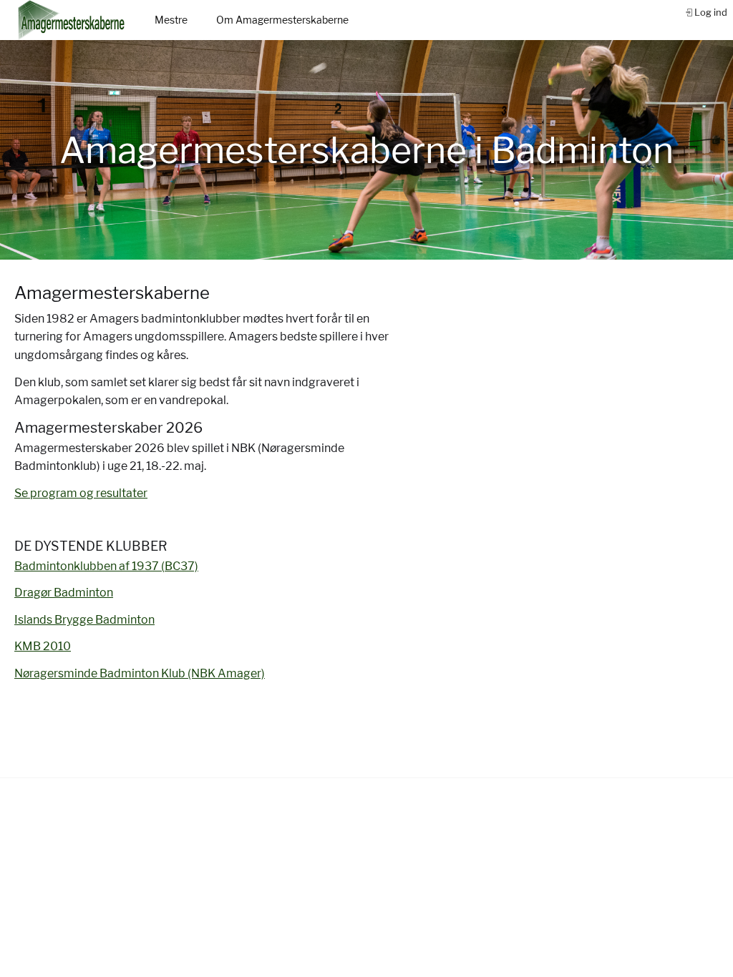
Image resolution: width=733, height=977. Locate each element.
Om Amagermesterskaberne (282, 20)
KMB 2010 (42, 646)
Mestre (171, 20)
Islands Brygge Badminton (84, 620)
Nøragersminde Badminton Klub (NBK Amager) (139, 673)
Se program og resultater (80, 493)
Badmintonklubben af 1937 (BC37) (106, 566)
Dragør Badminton (63, 592)
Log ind (710, 12)
